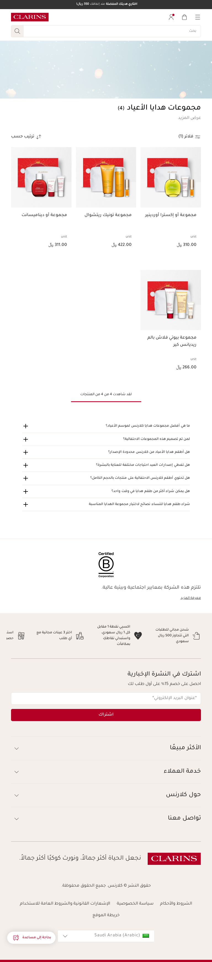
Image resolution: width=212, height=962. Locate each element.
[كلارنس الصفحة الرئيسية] (30, 17)
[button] (189, 118)
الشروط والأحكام (176, 898)
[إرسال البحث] (17, 31)
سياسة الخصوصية (135, 898)
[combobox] (106, 930)
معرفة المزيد (191, 598)
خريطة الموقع (106, 909)
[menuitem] (171, 17)
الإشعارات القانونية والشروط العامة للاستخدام (65, 898)
